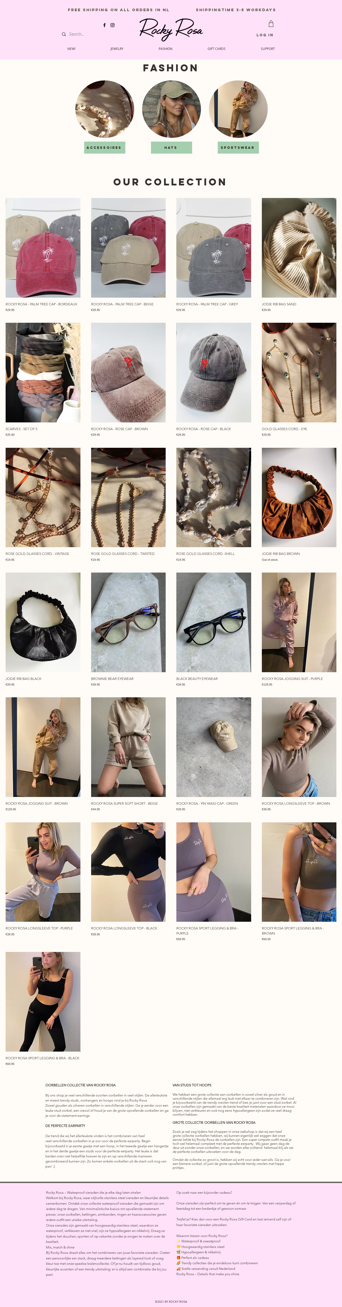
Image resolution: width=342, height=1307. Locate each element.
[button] (268, 49)
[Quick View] (43, 248)
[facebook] (104, 25)
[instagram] (112, 25)
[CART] (271, 23)
